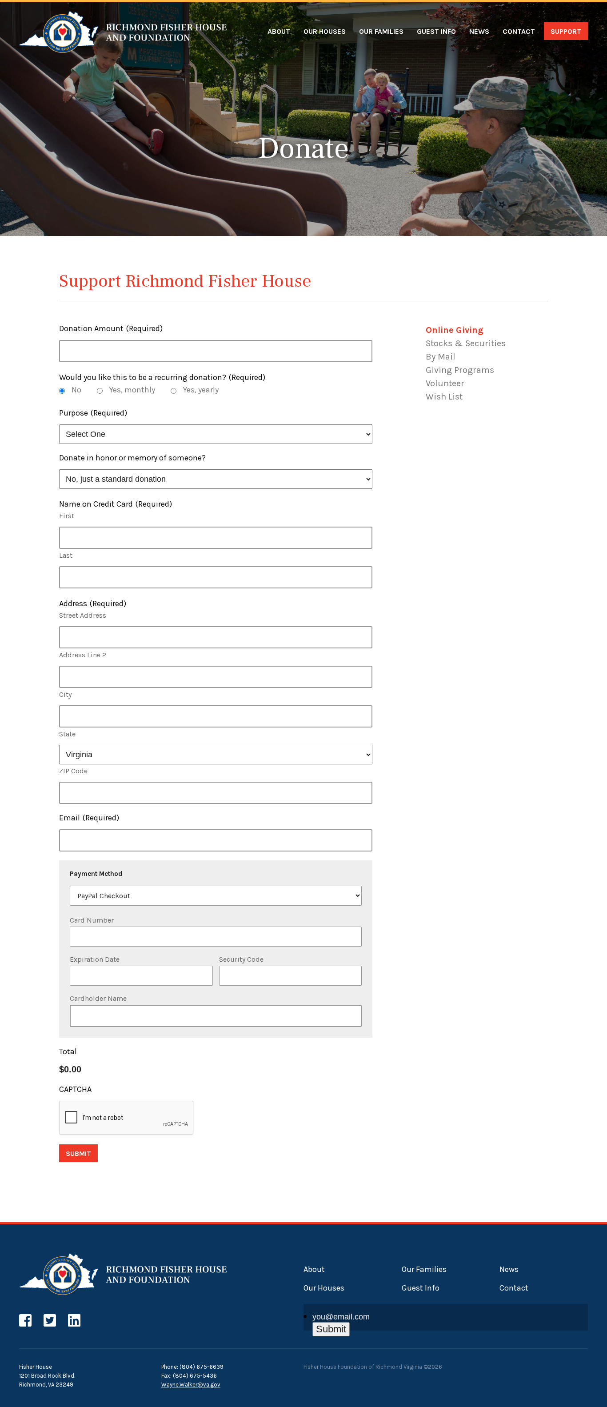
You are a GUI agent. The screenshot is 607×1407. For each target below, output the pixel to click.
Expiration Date (95, 959)
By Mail (440, 357)
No (76, 390)
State (67, 734)
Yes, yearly (201, 390)
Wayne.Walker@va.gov (190, 1384)
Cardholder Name (98, 998)
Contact (519, 31)
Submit (78, 1153)
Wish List (444, 397)
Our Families (381, 31)
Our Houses (325, 31)
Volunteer (445, 383)
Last (65, 555)
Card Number (92, 920)
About (279, 31)
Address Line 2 (82, 655)
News (479, 31)
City (65, 694)
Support (566, 31)
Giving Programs (460, 370)
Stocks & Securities (466, 343)
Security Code (241, 959)
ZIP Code (73, 771)
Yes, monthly (132, 390)
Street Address (82, 615)
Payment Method (96, 874)
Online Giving (454, 330)
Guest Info (436, 31)
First (66, 516)
